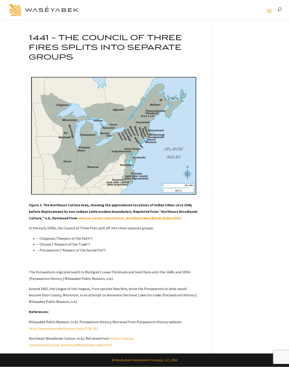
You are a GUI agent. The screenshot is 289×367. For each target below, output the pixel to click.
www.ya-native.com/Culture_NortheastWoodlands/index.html (129, 218)
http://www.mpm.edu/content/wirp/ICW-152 (63, 328)
